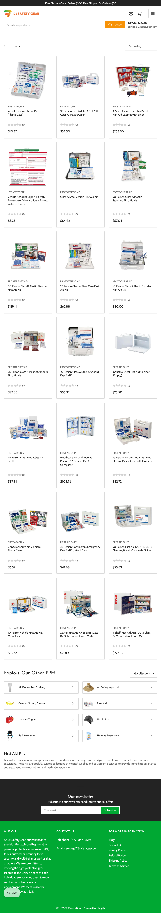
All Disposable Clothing (31, 687)
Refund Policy (117, 855)
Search (118, 25)
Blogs (112, 840)
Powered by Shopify (94, 907)
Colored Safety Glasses (31, 703)
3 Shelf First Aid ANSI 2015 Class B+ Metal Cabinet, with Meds (132, 634)
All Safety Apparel (108, 687)
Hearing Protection (108, 735)
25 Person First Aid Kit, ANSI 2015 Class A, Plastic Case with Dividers (132, 459)
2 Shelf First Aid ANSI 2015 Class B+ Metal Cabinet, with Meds (79, 634)
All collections (142, 673)
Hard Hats (103, 719)
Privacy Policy (117, 850)
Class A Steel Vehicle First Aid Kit (79, 197)
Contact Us (115, 845)
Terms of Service (119, 866)
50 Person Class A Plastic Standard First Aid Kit (127, 198)
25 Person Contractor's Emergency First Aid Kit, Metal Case (80, 548)
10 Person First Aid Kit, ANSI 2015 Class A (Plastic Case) (79, 112)
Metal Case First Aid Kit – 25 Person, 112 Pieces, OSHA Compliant (76, 461)
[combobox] (65, 25)
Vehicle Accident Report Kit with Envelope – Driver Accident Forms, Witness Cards (28, 200)
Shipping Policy (118, 860)
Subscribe (110, 810)
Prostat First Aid (122, 106)
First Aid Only (16, 106)
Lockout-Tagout (27, 719)
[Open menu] (152, 13)
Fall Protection (26, 735)
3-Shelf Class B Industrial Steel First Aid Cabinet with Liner (130, 112)
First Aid (102, 703)
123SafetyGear (16, 192)
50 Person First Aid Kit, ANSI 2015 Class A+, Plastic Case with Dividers (133, 548)
